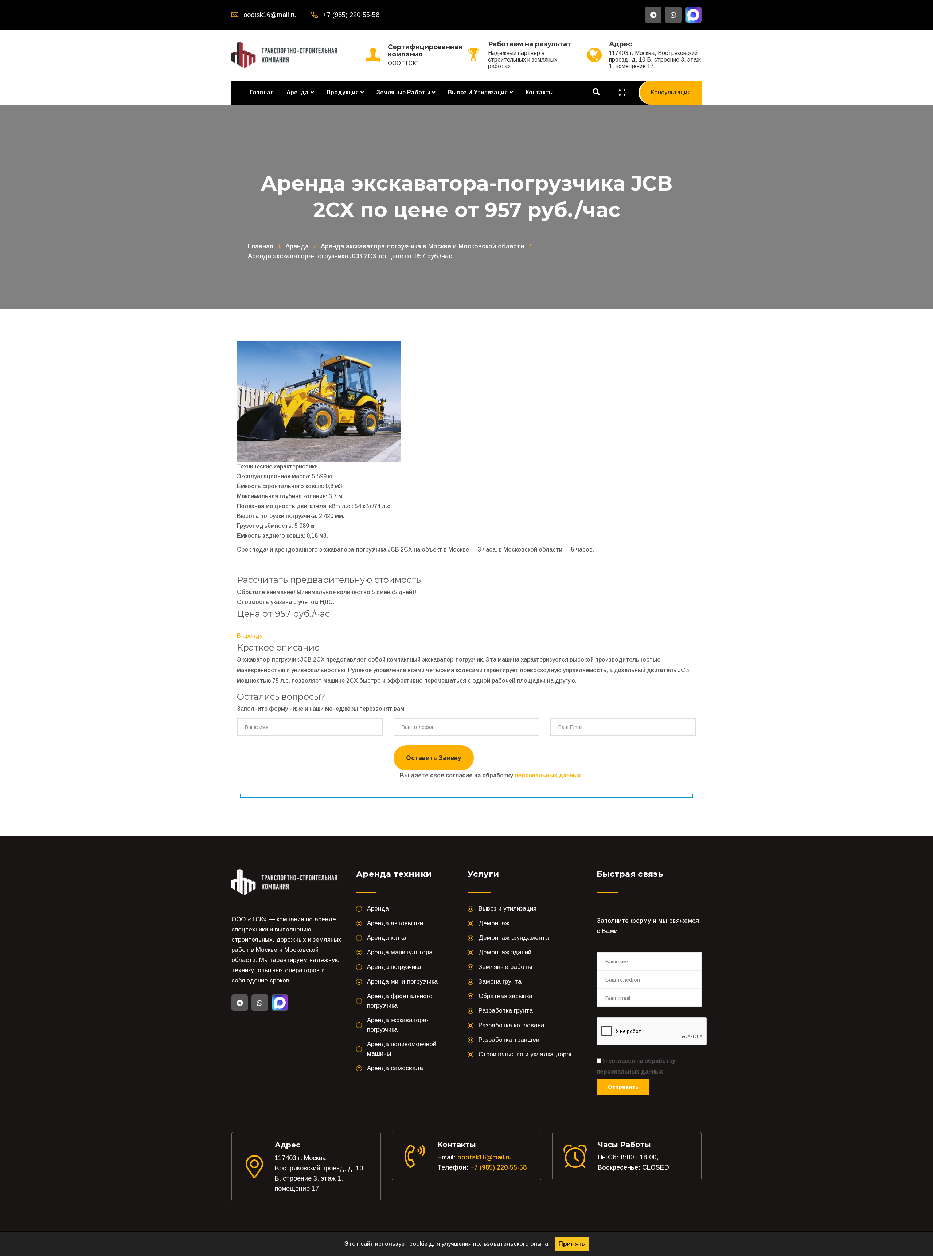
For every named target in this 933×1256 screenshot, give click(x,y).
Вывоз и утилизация (478, 92)
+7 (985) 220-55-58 (498, 1167)
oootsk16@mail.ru (484, 1157)
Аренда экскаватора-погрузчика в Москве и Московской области (422, 246)
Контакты (540, 92)
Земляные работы (403, 92)
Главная (262, 92)
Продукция (343, 92)
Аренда (297, 92)
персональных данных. (548, 775)
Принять (571, 1243)
